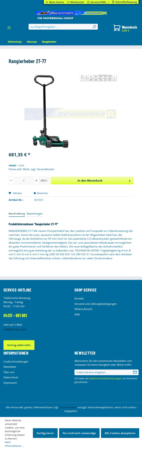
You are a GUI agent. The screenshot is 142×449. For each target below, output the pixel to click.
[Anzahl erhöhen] (36, 180)
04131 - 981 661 (15, 315)
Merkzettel (75, 2)
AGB (77, 314)
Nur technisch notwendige (79, 433)
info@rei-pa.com (14, 329)
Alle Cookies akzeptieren (120, 433)
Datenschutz (10, 377)
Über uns (8, 372)
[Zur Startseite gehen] (71, 15)
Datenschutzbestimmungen (106, 378)
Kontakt (79, 298)
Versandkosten (68, 407)
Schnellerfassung (126, 2)
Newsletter (9, 366)
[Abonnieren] (134, 372)
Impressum (10, 382)
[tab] (17, 214)
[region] (71, 111)
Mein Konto (56, 2)
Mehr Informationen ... (14, 444)
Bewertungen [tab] (35, 213)
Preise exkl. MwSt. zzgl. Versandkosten (31, 169)
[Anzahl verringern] (11, 180)
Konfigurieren (45, 433)
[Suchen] (94, 26)
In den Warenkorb (90, 180)
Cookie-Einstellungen (15, 361)
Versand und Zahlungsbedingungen (95, 304)
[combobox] (60, 26)
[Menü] (9, 28)
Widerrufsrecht (83, 309)
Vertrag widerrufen (19, 345)
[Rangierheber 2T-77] (71, 111)
